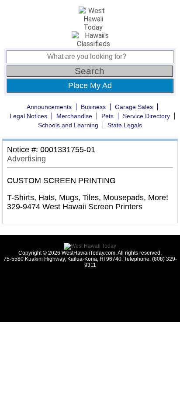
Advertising (26, 158)
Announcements (49, 106)
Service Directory (146, 116)
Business (93, 106)
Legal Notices (28, 116)
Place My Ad (90, 85)
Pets (107, 116)
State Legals (124, 125)
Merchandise (74, 116)
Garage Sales (134, 106)
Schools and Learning (68, 125)
